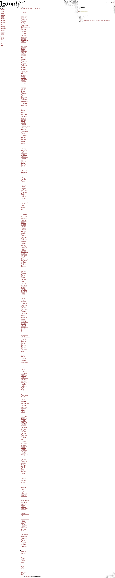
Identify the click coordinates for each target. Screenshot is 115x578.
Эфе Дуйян (23, 165)
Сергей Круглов (23, 258)
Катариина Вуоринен (24, 105)
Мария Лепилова (23, 280)
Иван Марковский (23, 312)
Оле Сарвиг (23, 420)
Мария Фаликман (23, 487)
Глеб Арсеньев (23, 38)
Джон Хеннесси (23, 503)
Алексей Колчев (23, 244)
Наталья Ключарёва (24, 239)
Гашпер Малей (23, 304)
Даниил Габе (23, 109)
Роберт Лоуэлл (23, 289)
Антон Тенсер (23, 464)
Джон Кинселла (23, 233)
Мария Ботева (23, 76)
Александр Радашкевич (24, 394)
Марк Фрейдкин (23, 495)
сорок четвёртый (3, 15)
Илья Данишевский (24, 150)
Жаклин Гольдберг (24, 127)
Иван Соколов (23, 439)
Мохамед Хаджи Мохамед (25, 500)
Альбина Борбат (23, 74)
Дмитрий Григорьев (24, 135)
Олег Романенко (23, 405)
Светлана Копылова (24, 247)
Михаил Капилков (24, 221)
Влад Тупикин (23, 473)
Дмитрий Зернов (23, 193)
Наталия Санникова (24, 418)
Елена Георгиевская (24, 115)
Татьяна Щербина (23, 551)
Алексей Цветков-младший (25, 514)
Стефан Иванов (23, 204)
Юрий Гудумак (23, 141)
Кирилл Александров (24, 24)
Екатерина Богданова (24, 70)
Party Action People (24, 12)
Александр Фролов (24, 496)
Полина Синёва (23, 433)
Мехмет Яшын (23, 574)
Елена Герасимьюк (24, 116)
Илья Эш (22, 562)
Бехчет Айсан (23, 23)
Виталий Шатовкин (24, 536)
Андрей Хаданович (24, 499)
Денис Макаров (23, 301)
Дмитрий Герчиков (24, 117)
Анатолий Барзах (23, 52)
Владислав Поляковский (25, 382)
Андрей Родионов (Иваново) (25, 403)
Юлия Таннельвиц (24, 461)
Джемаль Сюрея (23, 455)
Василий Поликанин (24, 380)
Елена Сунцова (23, 451)
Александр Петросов (24, 375)
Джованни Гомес (23, 128)
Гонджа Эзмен (23, 557)
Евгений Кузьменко (24, 261)
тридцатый (2, 24)
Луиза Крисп (23, 257)
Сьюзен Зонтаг (23, 198)
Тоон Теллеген (23, 463)
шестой (1, 41)
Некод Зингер (23, 195)
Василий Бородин (24, 75)
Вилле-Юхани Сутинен (24, 454)
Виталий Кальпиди (24, 217)
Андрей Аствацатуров (24, 40)
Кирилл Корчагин (23, 251)
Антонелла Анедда (24, 32)
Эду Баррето (23, 53)
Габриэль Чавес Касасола (25, 519)
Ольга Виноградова (24, 98)
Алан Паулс (23, 372)
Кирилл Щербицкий (24, 552)
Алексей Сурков (23, 452)
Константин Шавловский (24, 534)
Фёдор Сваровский (24, 423)
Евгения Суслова (23, 453)
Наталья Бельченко (24, 61)
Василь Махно (23, 316)
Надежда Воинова (24, 100)
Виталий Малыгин (24, 306)
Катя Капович (23, 222)
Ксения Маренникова (24, 308)
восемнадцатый (2, 32)
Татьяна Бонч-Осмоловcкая (25, 72)
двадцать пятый (3, 27)
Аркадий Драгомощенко (24, 162)
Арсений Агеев (23, 18)
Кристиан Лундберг (24, 292)
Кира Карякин (23, 227)
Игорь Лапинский (23, 273)
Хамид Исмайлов (23, 210)
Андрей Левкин (23, 276)
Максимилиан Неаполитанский (25, 337)
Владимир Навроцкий (24, 335)
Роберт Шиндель (23, 541)
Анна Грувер (23, 140)
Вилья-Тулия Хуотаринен (25, 508)
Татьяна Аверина (23, 17)
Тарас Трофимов (23, 472)
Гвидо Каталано (23, 229)
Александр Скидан (24, 435)
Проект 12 (27, 576)
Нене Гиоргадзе (23, 118)
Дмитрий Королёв (23, 250)
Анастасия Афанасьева (24, 41)
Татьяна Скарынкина (24, 434)
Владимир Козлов (24, 243)
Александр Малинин (24, 305)
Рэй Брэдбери (23, 77)
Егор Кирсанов (23, 234)
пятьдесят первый (3, 10)
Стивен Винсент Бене (24, 62)
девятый (2, 39)
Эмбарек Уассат (23, 478)
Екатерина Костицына (24, 252)
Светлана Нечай (23, 341)
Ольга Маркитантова (24, 311)
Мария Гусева (23, 143)
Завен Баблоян (23, 47)
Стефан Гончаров (23, 129)
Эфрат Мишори (23, 326)
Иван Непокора (23, 339)
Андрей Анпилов (23, 35)
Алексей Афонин (23, 42)
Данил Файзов (23, 486)
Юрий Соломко (23, 442)
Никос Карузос (23, 226)
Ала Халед (23, 501)
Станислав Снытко (24, 438)
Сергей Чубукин (23, 529)
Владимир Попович (24, 383)
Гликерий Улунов (23, 481)
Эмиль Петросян (23, 376)
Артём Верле (23, 92)
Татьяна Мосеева (23, 329)
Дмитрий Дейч (23, 154)
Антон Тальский (23, 460)
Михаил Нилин (23, 345)
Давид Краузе (23, 256)
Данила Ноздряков (24, 349)
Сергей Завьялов (23, 185)
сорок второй (2, 16)
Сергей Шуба (23, 545)
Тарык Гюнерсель (23, 144)
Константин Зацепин (24, 191)
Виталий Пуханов (23, 389)
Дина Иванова (23, 205)
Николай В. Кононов (24, 246)
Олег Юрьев (23, 567)
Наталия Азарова (23, 21)
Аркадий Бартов (23, 54)
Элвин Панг (23, 369)
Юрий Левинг (23, 275)
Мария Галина (23, 110)
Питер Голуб (23, 125)
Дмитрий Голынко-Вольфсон (25, 126)
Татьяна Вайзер (23, 87)
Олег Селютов (23, 426)
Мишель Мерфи (23, 320)
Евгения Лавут (23, 270)
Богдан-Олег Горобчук (24, 132)
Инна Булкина (23, 80)
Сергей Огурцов (23, 358)
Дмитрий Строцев (23, 449)
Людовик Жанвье (23, 178)
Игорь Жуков (23, 181)
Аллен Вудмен (23, 104)
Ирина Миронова (23, 323)
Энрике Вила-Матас (24, 96)
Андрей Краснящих (24, 255)
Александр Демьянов (24, 157)
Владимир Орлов (23, 360)
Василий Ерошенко (24, 173)
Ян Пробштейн (23, 385)
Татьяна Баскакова (24, 55)
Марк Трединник (23, 471)
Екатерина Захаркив (24, 190)
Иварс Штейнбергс (24, 544)
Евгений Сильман (23, 431)
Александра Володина (24, 101)
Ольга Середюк (23, 428)
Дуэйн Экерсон (23, 559)
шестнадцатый (2, 33)
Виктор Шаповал (23, 535)
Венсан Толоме (23, 468)
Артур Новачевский (24, 346)
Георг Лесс (22, 281)
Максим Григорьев (24, 136)
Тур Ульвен (23, 482)
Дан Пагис (22, 367)
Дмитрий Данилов (24, 149)
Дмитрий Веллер (23, 91)
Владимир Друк (23, 163)
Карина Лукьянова (24, 291)
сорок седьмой (2, 13)
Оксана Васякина (23, 89)
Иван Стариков (23, 445)
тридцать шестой (3, 20)
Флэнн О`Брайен (23, 355)
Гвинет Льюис (23, 293)
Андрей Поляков (23, 381)
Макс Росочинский (24, 407)
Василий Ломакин (24, 287)
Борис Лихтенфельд (24, 285)
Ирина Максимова (24, 303)
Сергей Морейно (23, 328)
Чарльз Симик (23, 432)
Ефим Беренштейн (24, 65)
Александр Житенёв (24, 180)
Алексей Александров (24, 25)
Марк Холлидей (23, 507)
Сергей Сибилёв (23, 429)
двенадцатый (2, 37)
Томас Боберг (23, 68)
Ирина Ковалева (23, 241)
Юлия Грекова (23, 134)
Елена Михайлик (23, 324)
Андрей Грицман (23, 139)
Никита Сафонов (23, 421)
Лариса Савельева (24, 416)
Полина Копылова (24, 248)
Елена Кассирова (23, 228)
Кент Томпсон (23, 469)
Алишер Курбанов (24, 265)
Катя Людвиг (23, 294)
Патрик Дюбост (23, 166)
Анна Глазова (23, 121)
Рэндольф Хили (23, 504)
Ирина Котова (23, 253)
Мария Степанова (23, 448)
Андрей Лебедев (23, 274)
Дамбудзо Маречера (24, 309)
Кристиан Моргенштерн (24, 327)
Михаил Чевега (23, 522)
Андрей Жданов (23, 179)
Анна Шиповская (23, 542)
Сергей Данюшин (23, 151)
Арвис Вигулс (23, 95)
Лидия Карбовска (23, 225)
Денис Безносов (23, 56)
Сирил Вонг (23, 102)
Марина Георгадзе (24, 114)
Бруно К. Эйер (23, 558)
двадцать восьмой (3, 25)
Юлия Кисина (23, 236)
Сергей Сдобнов (23, 424)
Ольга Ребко (23, 399)
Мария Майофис (23, 299)
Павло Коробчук (23, 249)
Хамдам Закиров (23, 186)
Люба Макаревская (24, 300)
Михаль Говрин (23, 122)
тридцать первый (3, 23)
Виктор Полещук (23, 379)
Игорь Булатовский (24, 79)
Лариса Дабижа (23, 148)
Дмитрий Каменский (24, 219)
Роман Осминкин (23, 361)
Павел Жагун (23, 177)
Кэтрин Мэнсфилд (24, 331)
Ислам (22, 209)
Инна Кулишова (23, 264)
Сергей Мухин (23, 330)
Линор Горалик (23, 130)
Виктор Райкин (23, 396)
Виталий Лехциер (23, 282)
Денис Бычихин (23, 83)
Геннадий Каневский (24, 220)
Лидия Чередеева (24, 524)
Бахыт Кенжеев (23, 231)
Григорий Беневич (24, 63)
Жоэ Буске (22, 82)
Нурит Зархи (23, 189)
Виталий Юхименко (24, 568)
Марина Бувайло (23, 78)
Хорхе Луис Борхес (24, 73)
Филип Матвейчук (24, 315)
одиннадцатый (2, 38)
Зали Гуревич (23, 142)
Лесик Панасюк (23, 368)
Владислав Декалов (24, 155)
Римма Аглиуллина (24, 19)
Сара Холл (22, 506)
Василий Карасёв (23, 224)
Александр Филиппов (24, 493)
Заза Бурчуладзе (23, 81)
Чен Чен (22, 523)
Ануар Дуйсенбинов (24, 164)
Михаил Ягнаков (23, 572)
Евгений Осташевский (24, 362)
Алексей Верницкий (24, 93)
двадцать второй (3, 29)
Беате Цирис (23, 515)
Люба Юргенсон (23, 566)
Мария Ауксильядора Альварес (26, 27)
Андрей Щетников (24, 553)
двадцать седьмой (3, 26)
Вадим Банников (23, 50)
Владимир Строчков (24, 450)
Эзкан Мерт (23, 319)
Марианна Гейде (23, 112)
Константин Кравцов (24, 254)
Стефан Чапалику (24, 520)
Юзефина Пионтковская (24, 378)
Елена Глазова (23, 120)
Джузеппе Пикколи (24, 377)
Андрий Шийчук (23, 540)
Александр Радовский (24, 395)
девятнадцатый (2, 31)
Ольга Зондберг (23, 197)
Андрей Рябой (23, 412)
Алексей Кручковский (24, 259)
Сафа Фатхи (23, 489)
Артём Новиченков (24, 348)
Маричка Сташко (23, 447)
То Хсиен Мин (23, 466)
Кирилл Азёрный (23, 20)
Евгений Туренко (23, 474)
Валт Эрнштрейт (23, 561)
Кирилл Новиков (23, 347)
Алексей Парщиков (24, 370)
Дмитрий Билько (23, 66)
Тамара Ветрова (23, 94)
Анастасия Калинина (24, 216)
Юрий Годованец (23, 123)
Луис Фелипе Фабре (24, 490)
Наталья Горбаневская (24, 131)
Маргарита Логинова (24, 286)
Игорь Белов (23, 58)
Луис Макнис (23, 302)
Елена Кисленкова (24, 237)
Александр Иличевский (24, 206)
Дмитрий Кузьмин (23, 262)
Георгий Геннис (23, 113)
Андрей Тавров (23, 459)
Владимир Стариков (24, 446)
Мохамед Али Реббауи (24, 398)
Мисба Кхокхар (23, 266)
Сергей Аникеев (23, 33)
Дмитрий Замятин (23, 187)
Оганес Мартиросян (24, 313)
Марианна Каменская (24, 218)
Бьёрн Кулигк (23, 263)
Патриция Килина (23, 232)
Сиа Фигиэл (23, 491)
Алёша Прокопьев (24, 386)
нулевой (2, 45)
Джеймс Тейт (23, 462)
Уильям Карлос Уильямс (24, 479)
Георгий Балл (23, 49)
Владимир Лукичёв (24, 290)
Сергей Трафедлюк (24, 470)
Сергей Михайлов (23, 325)
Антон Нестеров (23, 340)
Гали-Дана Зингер (23, 196)
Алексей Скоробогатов (24, 436)
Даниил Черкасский (24, 525)
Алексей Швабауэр (24, 538)
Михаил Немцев (23, 338)
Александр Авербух (24, 16)
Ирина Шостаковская (24, 543)
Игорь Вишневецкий (24, 99)
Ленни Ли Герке (23, 283)
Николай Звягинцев (24, 192)
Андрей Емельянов (24, 170)
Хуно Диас (22, 160)
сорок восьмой (2, 12)
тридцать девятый (3, 18)
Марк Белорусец (23, 59)
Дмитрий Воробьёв (24, 103)
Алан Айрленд (23, 22)
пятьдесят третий (3, 9)
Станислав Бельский (24, 60)
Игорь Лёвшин (23, 277)
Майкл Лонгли (23, 288)
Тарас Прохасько (23, 387)
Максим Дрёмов (23, 161)
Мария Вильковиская (24, 97)
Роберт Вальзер (23, 88)
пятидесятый (2, 11)
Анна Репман (23, 400)
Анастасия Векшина (24, 90)
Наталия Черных (23, 526)
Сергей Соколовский (24, 440)
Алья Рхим (23, 410)
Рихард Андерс (23, 30)
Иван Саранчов (23, 419)
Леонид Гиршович (23, 119)
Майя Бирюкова (23, 67)
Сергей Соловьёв (23, 441)
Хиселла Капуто (23, 223)
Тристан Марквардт (24, 310)
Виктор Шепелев (23, 539)
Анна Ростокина (23, 408)
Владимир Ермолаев (24, 172)
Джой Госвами (23, 133)
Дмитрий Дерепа (23, 158)
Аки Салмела (23, 417)
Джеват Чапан (23, 521)
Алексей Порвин (23, 384)
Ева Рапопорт (23, 397)
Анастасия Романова (24, 406)
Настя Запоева (23, 188)
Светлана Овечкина (24, 357)
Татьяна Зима (23, 194)
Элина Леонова (23, 279)
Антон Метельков (23, 321)
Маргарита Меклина (24, 318)
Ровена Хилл (23, 505)
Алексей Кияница (23, 238)
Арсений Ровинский (24, 402)
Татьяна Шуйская (23, 547)
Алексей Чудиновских (24, 530)
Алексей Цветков (23, 513)
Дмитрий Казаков (23, 213)
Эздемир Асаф (23, 39)
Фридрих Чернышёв (24, 527)
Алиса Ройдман (23, 404)
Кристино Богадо (23, 69)
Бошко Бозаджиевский (24, 71)
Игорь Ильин (23, 207)
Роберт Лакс (23, 272)
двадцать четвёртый (3, 28)
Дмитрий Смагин (23, 437)
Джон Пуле (23, 388)
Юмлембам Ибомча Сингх (25, 202)
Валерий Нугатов (23, 350)
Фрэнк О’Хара (23, 356)
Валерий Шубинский (24, 546)
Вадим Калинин (23, 215)
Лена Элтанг (23, 560)
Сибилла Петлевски (24, 373)
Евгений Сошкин (23, 444)
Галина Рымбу (23, 411)
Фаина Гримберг (23, 137)
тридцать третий (3, 22)
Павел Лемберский (24, 278)
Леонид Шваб (23, 537)
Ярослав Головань (24, 124)
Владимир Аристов (24, 37)
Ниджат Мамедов (23, 307)
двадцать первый (3, 30)
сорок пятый (2, 14)
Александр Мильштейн (24, 322)
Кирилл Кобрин (23, 240)
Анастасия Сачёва (24, 422)
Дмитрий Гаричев (23, 111)
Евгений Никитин (23, 343)
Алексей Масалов (24, 314)
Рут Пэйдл (22, 390)
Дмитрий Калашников (24, 214)
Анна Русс (22, 409)
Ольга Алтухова (23, 26)
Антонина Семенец (24, 427)
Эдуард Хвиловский (24, 502)
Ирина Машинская (24, 317)
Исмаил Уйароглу (23, 480)
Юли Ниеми (23, 342)
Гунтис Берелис (23, 64)
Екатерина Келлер (24, 230)
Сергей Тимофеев (24, 465)
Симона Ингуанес (23, 208)
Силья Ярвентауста (24, 573)
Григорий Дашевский (24, 153)
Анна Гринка (23, 138)
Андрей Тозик (23, 467)
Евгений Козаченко (24, 242)
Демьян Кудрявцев (24, 260)
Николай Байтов (23, 48)
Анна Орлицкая (23, 359)
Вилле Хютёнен (23, 509)
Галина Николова (23, 344)
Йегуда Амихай (23, 29)
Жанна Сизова (23, 430)
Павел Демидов (23, 156)
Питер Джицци (23, 159)
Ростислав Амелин (24, 28)
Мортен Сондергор (24, 443)
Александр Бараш (24, 51)
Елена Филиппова (24, 494)
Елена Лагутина (23, 271)
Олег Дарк (22, 152)
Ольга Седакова (23, 425)
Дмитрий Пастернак (24, 371)
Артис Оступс (23, 363)
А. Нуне (22, 351)
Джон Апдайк (23, 36)
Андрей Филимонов (24, 492)
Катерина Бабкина (24, 46)
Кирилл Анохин (23, 34)
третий (1, 43)
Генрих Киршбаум (23, 235)
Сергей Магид (23, 298)
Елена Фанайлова (24, 488)
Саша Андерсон (23, 31)
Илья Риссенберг (23, 401)
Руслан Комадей (23, 245)
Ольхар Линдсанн (24, 284)
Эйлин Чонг (23, 528)
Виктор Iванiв (23, 203)
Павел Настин (23, 336)
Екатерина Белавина (24, 57)
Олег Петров (23, 374)
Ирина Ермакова (23, 171)
